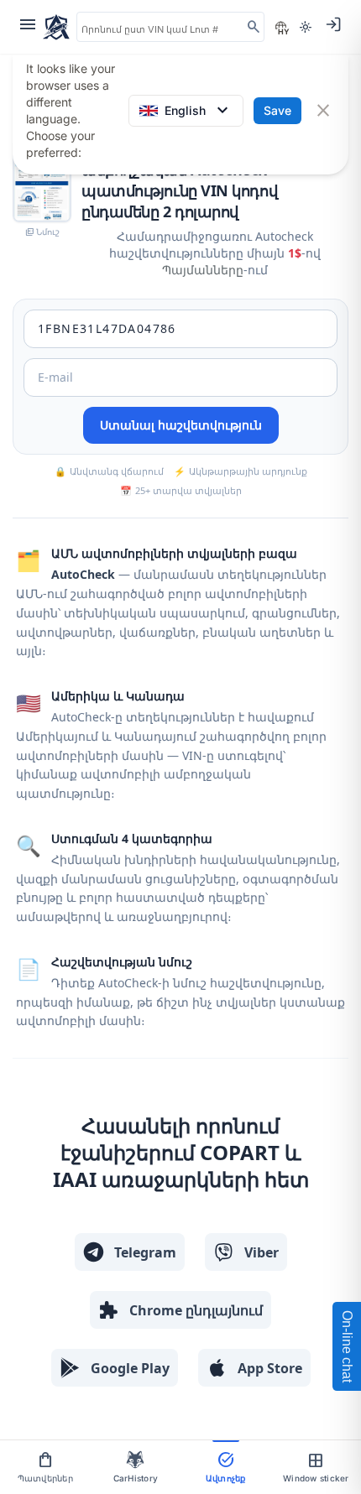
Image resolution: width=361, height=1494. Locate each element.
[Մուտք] (333, 24)
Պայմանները (202, 270)
